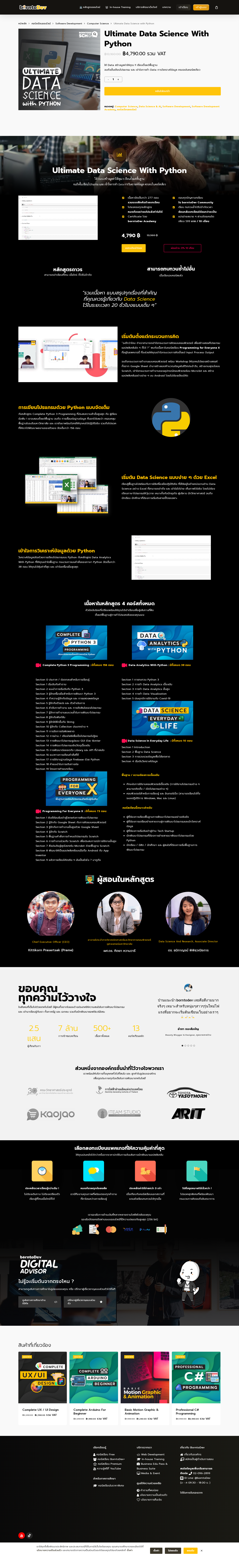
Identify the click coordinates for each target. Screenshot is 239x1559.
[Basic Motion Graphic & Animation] (145, 1377)
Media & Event (150, 1473)
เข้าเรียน (183, 7)
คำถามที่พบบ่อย (148, 1490)
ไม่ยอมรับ (173, 1550)
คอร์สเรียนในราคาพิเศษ (110, 1486)
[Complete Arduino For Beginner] (93, 1377)
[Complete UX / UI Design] (42, 1377)
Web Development (152, 1454)
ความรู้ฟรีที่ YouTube (108, 1469)
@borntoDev (202, 1478)
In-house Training (152, 1459)
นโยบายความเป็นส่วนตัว (153, 1495)
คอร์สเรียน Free (105, 1454)
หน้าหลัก (22, 23)
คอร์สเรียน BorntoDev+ (111, 1459)
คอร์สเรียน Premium (109, 1464)
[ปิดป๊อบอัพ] (201, 1551)
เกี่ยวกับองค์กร (192, 1454)
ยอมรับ (190, 1550)
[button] (95, 34)
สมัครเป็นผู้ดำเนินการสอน (198, 1459)
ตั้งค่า (130, 1550)
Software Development (68, 23)
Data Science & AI (150, 106)
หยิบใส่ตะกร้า (162, 91)
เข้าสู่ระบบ (201, 7)
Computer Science (98, 23)
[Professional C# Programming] (196, 1377)
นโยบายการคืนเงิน (151, 1500)
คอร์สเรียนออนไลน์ (41, 23)
